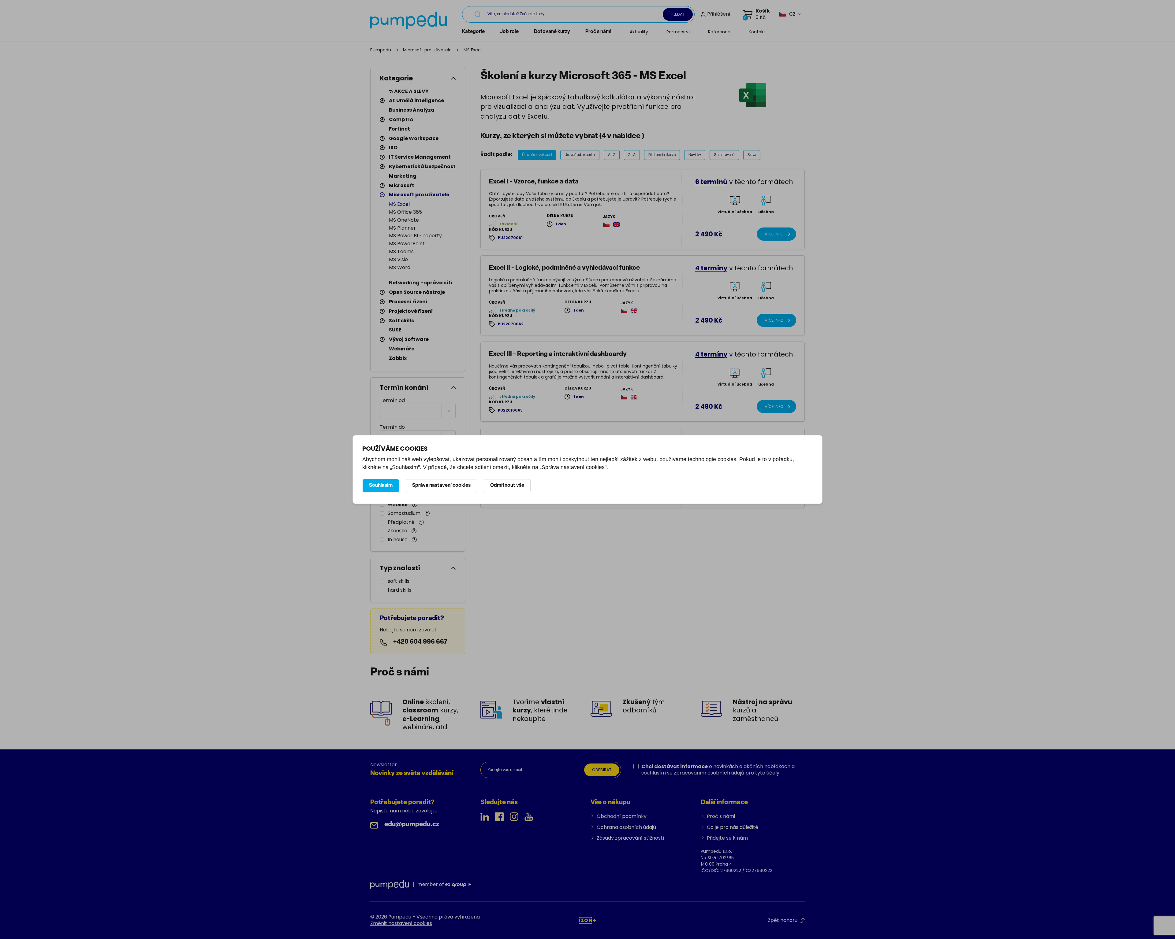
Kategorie (473, 31)
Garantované (724, 155)
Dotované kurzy (552, 31)
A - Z (611, 155)
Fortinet (399, 128)
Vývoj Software (409, 339)
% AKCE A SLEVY (409, 91)
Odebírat (601, 770)
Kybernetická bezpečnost (422, 166)
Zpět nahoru (782, 920)
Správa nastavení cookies (441, 485)
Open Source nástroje (417, 292)
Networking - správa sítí (421, 282)
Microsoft (401, 185)
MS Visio (398, 259)
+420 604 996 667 (420, 642)
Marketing (402, 175)
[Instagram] (514, 816)
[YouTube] (528, 816)
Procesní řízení (408, 301)
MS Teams (401, 251)
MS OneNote (404, 220)
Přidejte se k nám (727, 837)
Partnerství (678, 32)
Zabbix (398, 358)
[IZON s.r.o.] (587, 920)
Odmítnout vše (507, 485)
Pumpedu (380, 50)
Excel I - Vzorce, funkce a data (534, 182)
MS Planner (402, 227)
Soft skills (401, 320)
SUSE (395, 329)
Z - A (632, 155)
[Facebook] (499, 816)
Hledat (678, 14)
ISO (393, 147)
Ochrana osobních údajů (626, 827)
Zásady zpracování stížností (630, 837)
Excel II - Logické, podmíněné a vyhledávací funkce (564, 268)
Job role (509, 31)
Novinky (694, 155)
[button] (787, 14)
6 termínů (711, 181)
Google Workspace (413, 138)
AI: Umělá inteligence (416, 100)
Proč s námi (598, 31)
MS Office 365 (405, 212)
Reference (719, 32)
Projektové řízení (411, 311)
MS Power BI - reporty (415, 235)
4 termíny (711, 268)
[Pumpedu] (408, 20)
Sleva (752, 155)
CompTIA (401, 119)
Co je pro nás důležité (732, 827)
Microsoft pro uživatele (427, 50)
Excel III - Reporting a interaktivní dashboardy (558, 354)
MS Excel (399, 204)
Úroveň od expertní (580, 155)
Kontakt (757, 32)
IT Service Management (420, 157)
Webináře (401, 348)
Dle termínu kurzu (662, 155)
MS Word (399, 267)
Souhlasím (381, 485)
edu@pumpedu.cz (411, 824)
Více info (774, 234)
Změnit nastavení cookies (401, 923)
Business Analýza (412, 109)
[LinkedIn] (484, 816)
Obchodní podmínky (622, 816)
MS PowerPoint (407, 243)
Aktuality (639, 32)
